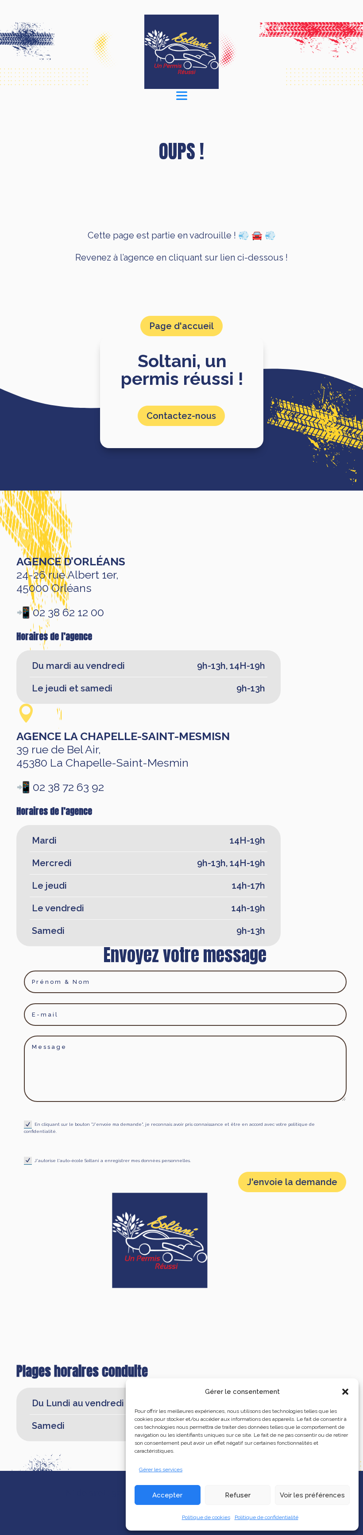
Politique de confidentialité (266, 1517)
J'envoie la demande (292, 1182)
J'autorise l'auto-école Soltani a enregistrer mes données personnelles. (113, 1160)
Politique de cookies (206, 1517)
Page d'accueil (181, 326)
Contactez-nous (181, 416)
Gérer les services (160, 1469)
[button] (345, 1391)
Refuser (238, 1495)
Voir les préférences (312, 1495)
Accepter (167, 1495)
